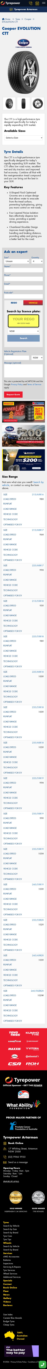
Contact (7, 1284)
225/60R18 (38, 672)
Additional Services (11, 1277)
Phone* (7, 275)
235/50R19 (38, 813)
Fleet (5, 1291)
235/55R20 (38, 920)
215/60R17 (38, 530)
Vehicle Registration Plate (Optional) (15, 352)
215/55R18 (38, 601)
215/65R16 (38, 494)
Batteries (7, 1260)
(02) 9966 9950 (16, 1156)
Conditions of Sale (34, 1362)
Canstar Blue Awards (12, 1318)
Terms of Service (34, 384)
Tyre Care (7, 1236)
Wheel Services (10, 1273)
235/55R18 (38, 707)
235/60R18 (38, 742)
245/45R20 (38, 955)
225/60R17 (38, 565)
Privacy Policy (17, 384)
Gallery (7, 1298)
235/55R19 (38, 849)
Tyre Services (9, 1270)
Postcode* (8, 292)
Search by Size (10, 1229)
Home (7, 19)
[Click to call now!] (30, 3)
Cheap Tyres (8, 1324)
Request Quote (13, 394)
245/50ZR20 (37, 991)
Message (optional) (12, 362)
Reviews (7, 1305)
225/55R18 (38, 636)
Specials (7, 1280)
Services (7, 1253)
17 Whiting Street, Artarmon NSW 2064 (23, 1150)
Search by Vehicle (11, 1225)
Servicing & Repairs (12, 1267)
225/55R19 (38, 778)
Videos (7, 1301)
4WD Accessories (11, 1256)
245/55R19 (38, 884)
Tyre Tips (7, 1239)
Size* (6, 257)
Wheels (7, 1242)
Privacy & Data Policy (19, 1362)
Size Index (8, 1314)
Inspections (8, 1263)
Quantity (35, 257)
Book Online (10, 1287)
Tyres (6, 1222)
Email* (7, 284)
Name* (7, 266)
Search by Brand (10, 1232)
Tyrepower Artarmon (25, 9)
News (6, 1294)
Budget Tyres (8, 1321)
